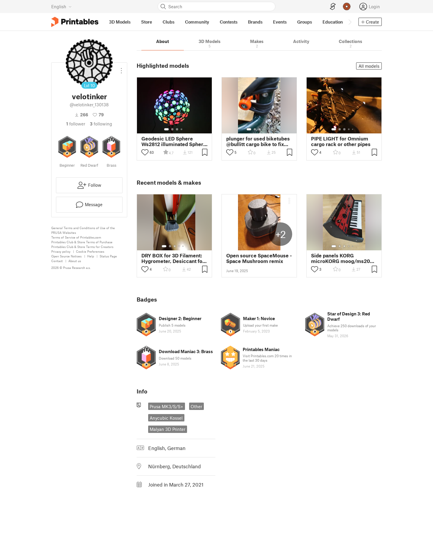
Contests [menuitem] (228, 21)
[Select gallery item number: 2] (172, 129)
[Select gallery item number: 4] (182, 129)
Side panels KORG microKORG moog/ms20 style (340, 258)
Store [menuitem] (146, 21)
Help (90, 256)
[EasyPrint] (332, 6)
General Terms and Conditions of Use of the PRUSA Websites (83, 230)
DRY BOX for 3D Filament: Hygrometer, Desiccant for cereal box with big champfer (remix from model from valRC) (172, 258)
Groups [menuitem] (304, 21)
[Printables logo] (74, 22)
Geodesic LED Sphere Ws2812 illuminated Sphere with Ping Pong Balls (173, 141)
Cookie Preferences (90, 251)
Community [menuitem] (197, 21)
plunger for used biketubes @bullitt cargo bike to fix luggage (258, 141)
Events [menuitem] (280, 21)
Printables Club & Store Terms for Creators (82, 247)
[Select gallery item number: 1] (166, 129)
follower (75, 123)
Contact (57, 261)
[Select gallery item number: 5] (268, 129)
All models (368, 66)
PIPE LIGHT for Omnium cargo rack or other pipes (341, 141)
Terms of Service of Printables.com (76, 237)
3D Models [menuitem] (119, 21)
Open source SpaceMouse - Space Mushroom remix (259, 258)
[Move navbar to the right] (349, 22)
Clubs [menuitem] (168, 21)
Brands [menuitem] (255, 21)
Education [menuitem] (333, 21)
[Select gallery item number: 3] (177, 129)
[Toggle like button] (144, 152)
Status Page (108, 256)
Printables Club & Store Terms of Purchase (82, 242)
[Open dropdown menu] (121, 68)
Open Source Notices (66, 256)
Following (101, 123)
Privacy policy (60, 251)
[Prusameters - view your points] (347, 6)
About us (74, 261)
